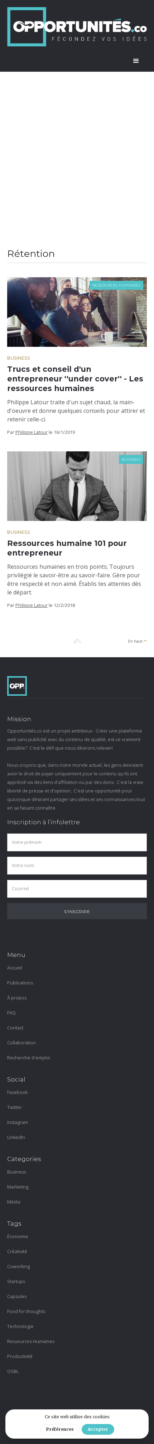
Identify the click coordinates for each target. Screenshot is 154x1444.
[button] (136, 61)
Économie (17, 1236)
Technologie (20, 1326)
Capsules (17, 1296)
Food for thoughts (26, 1311)
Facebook (17, 1092)
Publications (20, 983)
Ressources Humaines (116, 285)
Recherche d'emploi (28, 1058)
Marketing (17, 1187)
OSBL (13, 1371)
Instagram (17, 1122)
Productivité (20, 1356)
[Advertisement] (77, 152)
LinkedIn (16, 1137)
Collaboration (21, 1043)
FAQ (11, 1013)
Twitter (14, 1107)
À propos (17, 998)
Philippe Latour (31, 432)
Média (13, 1202)
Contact (15, 1028)
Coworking (18, 1266)
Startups (16, 1281)
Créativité (17, 1251)
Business (18, 358)
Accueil (14, 968)
